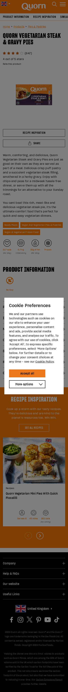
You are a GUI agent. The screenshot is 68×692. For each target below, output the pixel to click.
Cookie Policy (44, 361)
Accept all (27, 373)
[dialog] (34, 346)
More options (24, 384)
